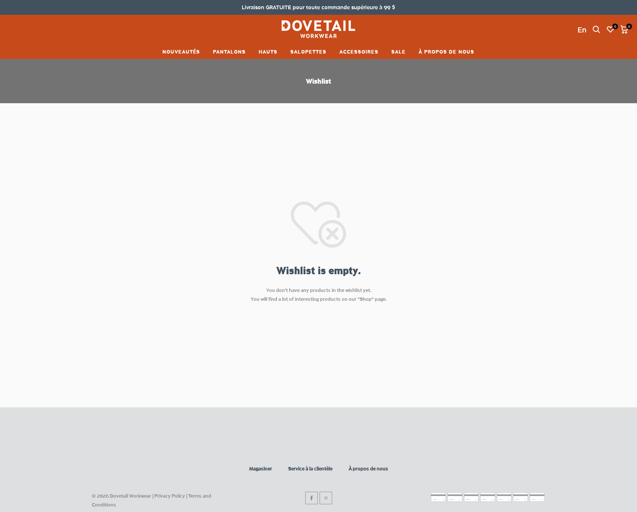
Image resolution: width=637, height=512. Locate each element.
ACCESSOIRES (359, 52)
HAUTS (268, 52)
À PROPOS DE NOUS (446, 52)
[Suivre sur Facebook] (311, 498)
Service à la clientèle (310, 468)
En (582, 29)
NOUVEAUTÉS (181, 52)
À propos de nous (368, 468)
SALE (398, 52)
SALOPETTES (308, 52)
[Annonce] (318, 7)
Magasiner (260, 468)
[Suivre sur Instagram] (326, 498)
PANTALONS (229, 52)
